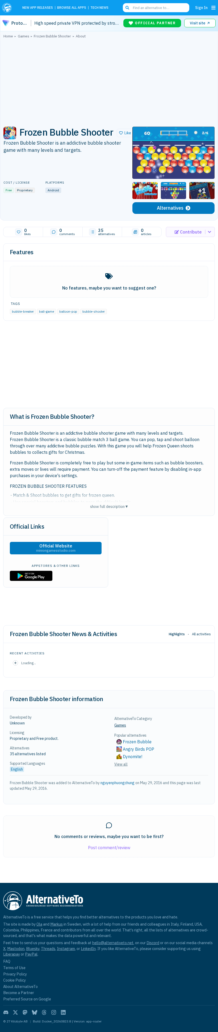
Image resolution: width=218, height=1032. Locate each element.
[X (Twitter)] (15, 1012)
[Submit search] (127, 8)
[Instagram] (53, 1012)
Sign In (201, 7)
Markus (56, 924)
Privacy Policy (15, 974)
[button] (125, 133)
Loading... (28, 662)
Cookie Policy (14, 980)
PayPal (31, 954)
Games (120, 725)
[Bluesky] (34, 1012)
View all (121, 764)
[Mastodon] (25, 1012)
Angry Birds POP (138, 749)
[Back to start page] (8, 7)
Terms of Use (14, 967)
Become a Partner (18, 992)
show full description (109, 506)
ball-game (46, 311)
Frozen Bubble (137, 741)
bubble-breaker (23, 311)
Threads (48, 948)
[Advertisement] (109, 81)
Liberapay (11, 954)
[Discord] (6, 1012)
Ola (39, 924)
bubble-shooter (93, 311)
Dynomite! (132, 756)
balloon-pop (68, 311)
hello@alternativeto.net (112, 942)
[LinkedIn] (63, 1012)
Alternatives (170, 208)
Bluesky (32, 948)
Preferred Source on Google (27, 998)
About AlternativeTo (20, 986)
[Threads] (44, 1012)
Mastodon (15, 948)
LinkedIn (88, 948)
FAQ (6, 961)
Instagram (66, 948)
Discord (152, 942)
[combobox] (156, 7)
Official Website (56, 548)
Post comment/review (109, 847)
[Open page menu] (213, 7)
